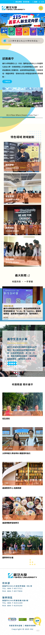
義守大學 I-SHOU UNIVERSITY (13, 8)
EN (42, 2)
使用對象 (26, 2)
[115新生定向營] (22, 24)
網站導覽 (18, 2)
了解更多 (7, 81)
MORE (5, 317)
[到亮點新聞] (28, 275)
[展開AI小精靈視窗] (38, 621)
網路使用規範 (30, 625)
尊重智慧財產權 (15, 625)
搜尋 (35, 2)
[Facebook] (17, 612)
